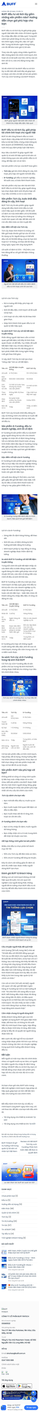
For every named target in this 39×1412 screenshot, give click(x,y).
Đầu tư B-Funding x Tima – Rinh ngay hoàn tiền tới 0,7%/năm (21, 1259)
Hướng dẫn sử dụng (8, 11)
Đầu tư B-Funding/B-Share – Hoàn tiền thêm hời (20, 1266)
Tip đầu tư (19, 11)
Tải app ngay (31, 1407)
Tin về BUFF (6, 1230)
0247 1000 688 (8, 1360)
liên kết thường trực (23, 1136)
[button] (36, 4)
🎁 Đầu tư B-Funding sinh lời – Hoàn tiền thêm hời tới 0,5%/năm (22, 1286)
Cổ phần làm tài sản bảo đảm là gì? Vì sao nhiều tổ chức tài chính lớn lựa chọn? (22, 1276)
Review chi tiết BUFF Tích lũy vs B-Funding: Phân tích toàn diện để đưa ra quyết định (28, 1147)
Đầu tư (4, 1200)
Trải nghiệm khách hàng (12, 1238)
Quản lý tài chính (9, 1213)
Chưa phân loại (8, 1196)
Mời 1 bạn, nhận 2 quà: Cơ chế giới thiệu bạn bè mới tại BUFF (22, 1252)
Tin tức (4, 1225)
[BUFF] (9, 4)
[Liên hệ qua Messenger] (33, 1393)
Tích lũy (5, 1217)
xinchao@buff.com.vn (16, 1353)
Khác (4, 1368)
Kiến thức (6, 1209)
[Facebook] (3, 1373)
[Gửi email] (33, 1399)
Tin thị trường (7, 1221)
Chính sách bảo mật (10, 1364)
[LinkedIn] (7, 1373)
